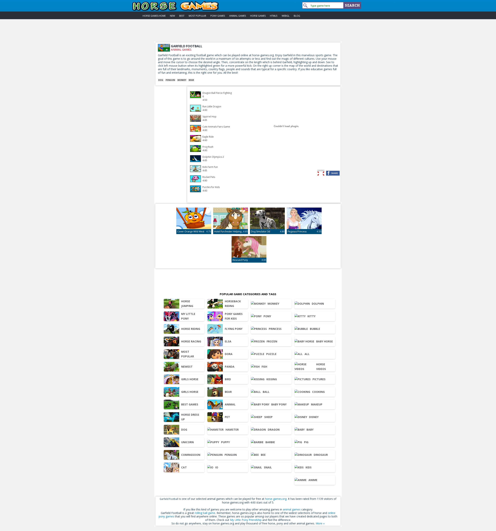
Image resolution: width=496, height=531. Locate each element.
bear (191, 80)
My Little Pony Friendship (246, 520)
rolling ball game (205, 513)
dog (160, 80)
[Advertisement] (248, 32)
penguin (170, 80)
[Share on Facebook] (333, 173)
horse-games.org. (276, 499)
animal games (181, 49)
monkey (181, 80)
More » (320, 523)
